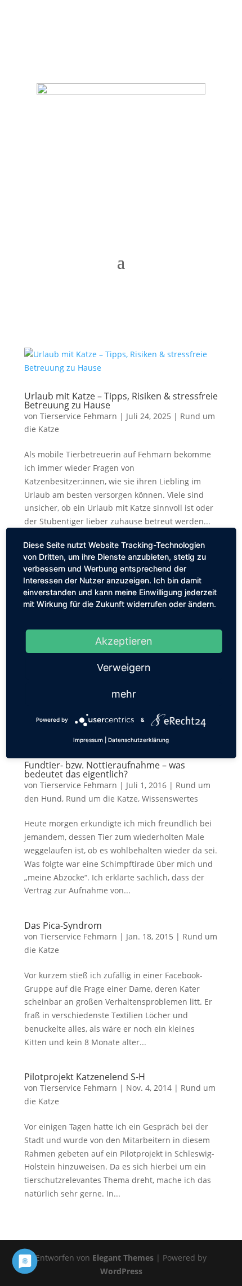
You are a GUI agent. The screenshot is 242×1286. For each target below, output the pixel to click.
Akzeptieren (124, 641)
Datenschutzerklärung (138, 739)
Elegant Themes (123, 1257)
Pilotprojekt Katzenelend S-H (84, 1077)
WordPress (121, 1271)
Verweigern (124, 667)
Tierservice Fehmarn (78, 416)
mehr (123, 694)
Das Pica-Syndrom (63, 925)
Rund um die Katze (102, 798)
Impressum (88, 739)
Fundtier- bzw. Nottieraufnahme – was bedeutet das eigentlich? (104, 769)
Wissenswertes (170, 798)
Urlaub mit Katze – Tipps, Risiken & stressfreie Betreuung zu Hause (121, 400)
